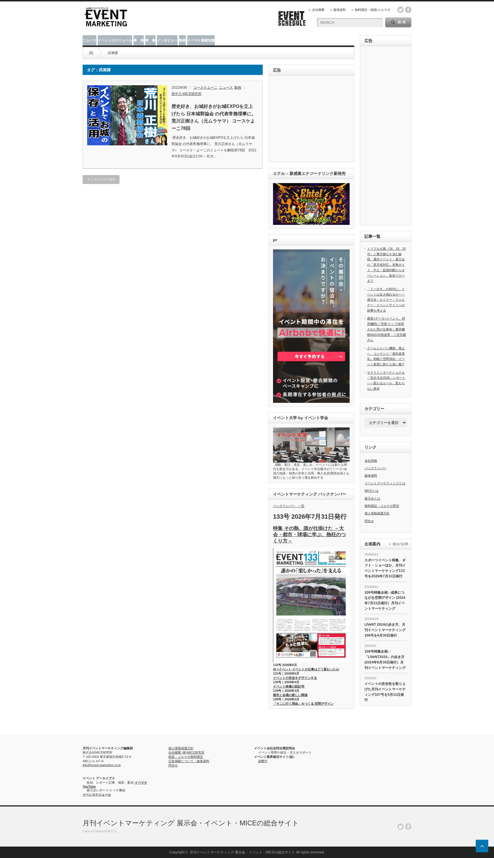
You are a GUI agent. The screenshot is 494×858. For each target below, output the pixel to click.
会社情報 (370, 460)
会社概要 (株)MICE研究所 (186, 752)
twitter (400, 10)
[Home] (91, 53)
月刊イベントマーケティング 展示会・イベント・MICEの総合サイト (191, 823)
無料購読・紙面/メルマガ (372, 9)
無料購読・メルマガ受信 (381, 506)
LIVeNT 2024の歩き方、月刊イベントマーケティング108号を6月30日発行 (385, 630)
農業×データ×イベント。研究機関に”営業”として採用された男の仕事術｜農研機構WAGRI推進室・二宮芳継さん (386, 329)
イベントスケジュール (115, 40)
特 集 (150, 40)
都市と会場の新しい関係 (290, 695)
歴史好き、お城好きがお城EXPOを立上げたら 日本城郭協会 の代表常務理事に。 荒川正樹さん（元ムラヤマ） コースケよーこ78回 (214, 117)
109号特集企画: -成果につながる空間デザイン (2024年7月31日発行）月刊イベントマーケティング (384, 601)
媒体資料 (339, 9)
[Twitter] (400, 826)
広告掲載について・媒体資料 (188, 761)
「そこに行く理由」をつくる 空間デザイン (303, 703)
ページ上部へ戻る (482, 846)
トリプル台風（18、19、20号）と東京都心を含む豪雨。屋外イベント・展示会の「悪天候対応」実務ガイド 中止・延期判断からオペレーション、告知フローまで (386, 264)
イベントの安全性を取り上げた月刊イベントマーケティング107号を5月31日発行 (385, 692)
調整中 (263, 761)
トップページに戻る (101, 179)
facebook (408, 10)
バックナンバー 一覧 (288, 506)
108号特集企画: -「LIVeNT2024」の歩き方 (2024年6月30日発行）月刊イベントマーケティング (385, 659)
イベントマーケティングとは (384, 483)
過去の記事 (400, 544)
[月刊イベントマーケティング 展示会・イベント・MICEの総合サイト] (106, 25)
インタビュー (167, 40)
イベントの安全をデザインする (295, 677)
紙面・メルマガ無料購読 (185, 756)
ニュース (89, 40)
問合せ (369, 521)
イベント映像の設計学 (288, 686)
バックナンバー (375, 468)
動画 (182, 40)
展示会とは (372, 498)
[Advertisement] (312, 119)
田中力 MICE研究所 (187, 94)
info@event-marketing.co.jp (102, 765)
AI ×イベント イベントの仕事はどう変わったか (306, 669)
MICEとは (371, 490)
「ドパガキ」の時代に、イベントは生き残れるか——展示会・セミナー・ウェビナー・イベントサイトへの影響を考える (386, 299)
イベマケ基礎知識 (201, 40)
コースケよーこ (205, 88)
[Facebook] (408, 826)
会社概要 (318, 9)
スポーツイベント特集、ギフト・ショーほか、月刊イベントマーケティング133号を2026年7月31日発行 (385, 568)
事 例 (139, 40)
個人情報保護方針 (377, 513)
